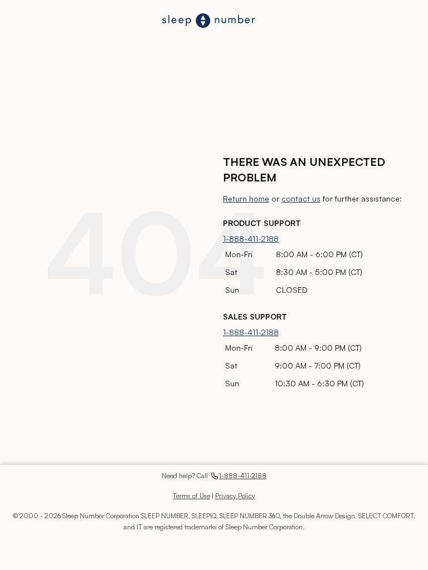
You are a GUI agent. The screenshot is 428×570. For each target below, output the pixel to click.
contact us (300, 198)
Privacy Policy (235, 496)
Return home (246, 198)
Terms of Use (191, 496)
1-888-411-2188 (251, 238)
